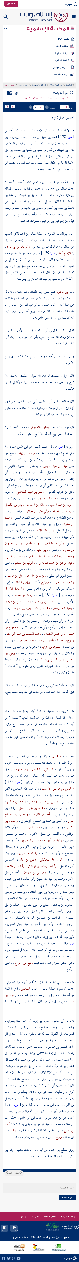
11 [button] (65, 107)
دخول (10, 3)
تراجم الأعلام (61, 74)
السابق (17, 1173)
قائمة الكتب (62, 60)
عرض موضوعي (61, 67)
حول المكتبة (62, 53)
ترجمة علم (67, 1197)
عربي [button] (69, 4)
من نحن (23, 1216)
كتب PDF (63, 39)
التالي (10, 1173)
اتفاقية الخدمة (50, 1216)
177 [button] (40, 107)
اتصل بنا (35, 1216)
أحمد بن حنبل (23, 85)
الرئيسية (69, 85)
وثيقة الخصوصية (68, 1216)
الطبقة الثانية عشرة (39, 85)
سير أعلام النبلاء (55, 85)
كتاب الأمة (62, 46)
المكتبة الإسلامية (48, 29)
